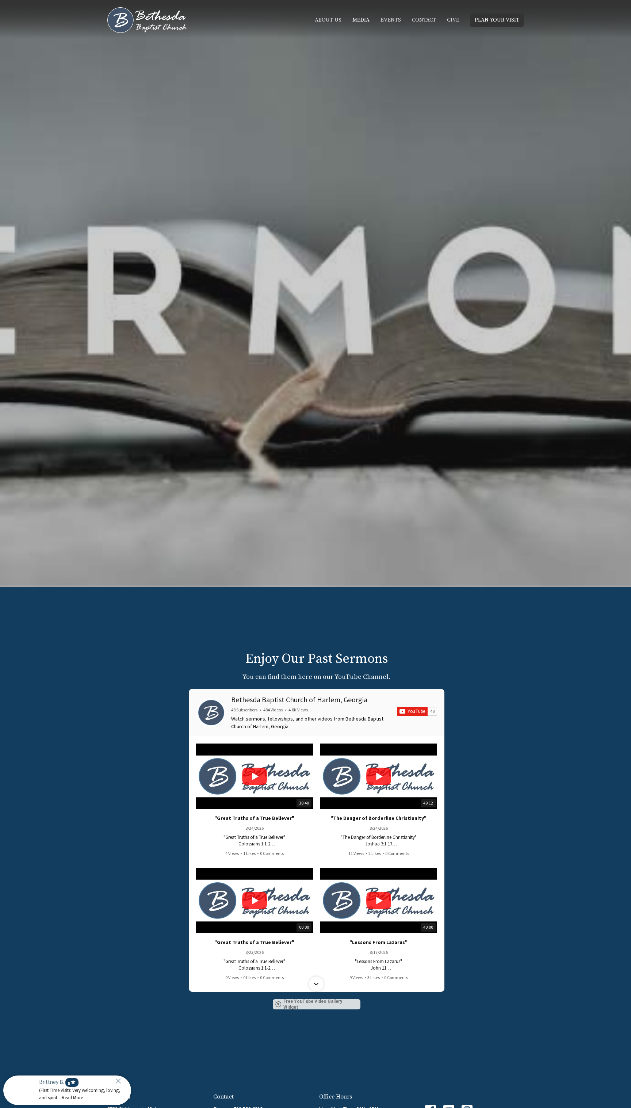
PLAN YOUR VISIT (497, 19)
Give (453, 19)
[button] (316, 744)
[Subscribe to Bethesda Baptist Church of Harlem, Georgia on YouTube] (417, 711)
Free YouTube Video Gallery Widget (312, 1004)
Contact (424, 19)
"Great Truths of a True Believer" (254, 818)
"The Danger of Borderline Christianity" (378, 818)
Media (361, 19)
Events (390, 19)
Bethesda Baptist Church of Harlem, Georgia (299, 699)
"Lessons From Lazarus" (378, 942)
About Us (328, 19)
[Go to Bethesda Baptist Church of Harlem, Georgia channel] (210, 712)
